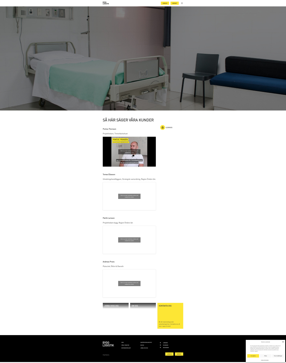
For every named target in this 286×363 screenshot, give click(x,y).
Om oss (142, 345)
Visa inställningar (278, 355)
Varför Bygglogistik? (146, 342)
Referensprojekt (126, 348)
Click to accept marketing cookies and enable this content (129, 151)
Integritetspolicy (106, 354)
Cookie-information (265, 360)
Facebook (165, 345)
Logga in (165, 3)
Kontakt (174, 3)
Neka (265, 355)
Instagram (166, 347)
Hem (122, 342)
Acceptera (253, 355)
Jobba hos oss (144, 348)
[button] (283, 342)
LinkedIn (165, 342)
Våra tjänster (125, 345)
